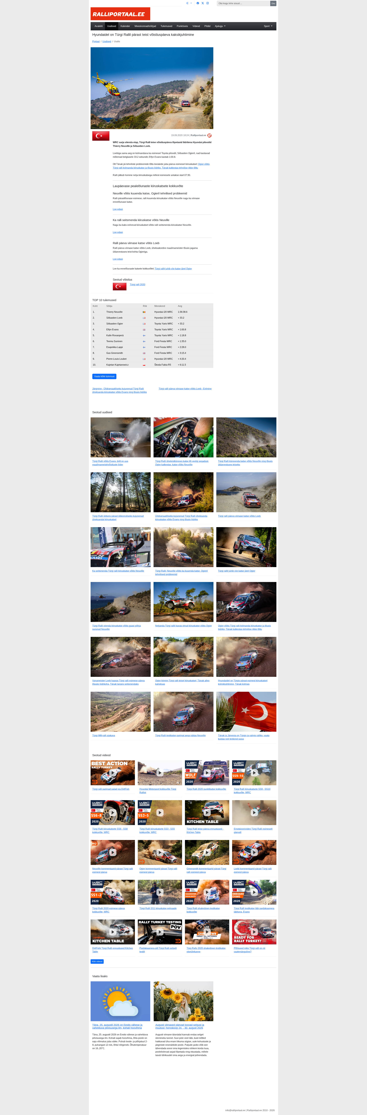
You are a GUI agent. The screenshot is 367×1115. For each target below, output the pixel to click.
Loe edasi (118, 209)
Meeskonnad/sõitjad (145, 26)
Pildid (207, 26)
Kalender (125, 26)
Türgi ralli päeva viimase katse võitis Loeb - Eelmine (185, 388)
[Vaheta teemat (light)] (189, 3)
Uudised (111, 26)
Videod (196, 26)
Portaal (96, 41)
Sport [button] (267, 26)
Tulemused (166, 26)
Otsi (273, 3)
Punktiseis (182, 26)
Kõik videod (97, 961)
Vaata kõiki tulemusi (104, 376)
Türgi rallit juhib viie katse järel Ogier (173, 268)
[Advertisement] (215, 13)
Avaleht (99, 26)
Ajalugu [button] (219, 26)
